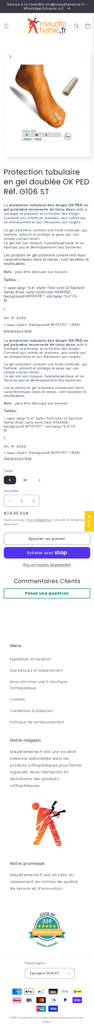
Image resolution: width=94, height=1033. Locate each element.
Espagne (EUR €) (44, 973)
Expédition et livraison (30, 659)
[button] (6, 26)
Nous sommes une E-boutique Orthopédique (38, 685)
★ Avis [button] (89, 521)
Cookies (17, 699)
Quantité (11, 491)
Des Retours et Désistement (36, 670)
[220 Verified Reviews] (47, 949)
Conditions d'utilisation (31, 710)
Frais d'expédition (40, 520)
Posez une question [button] (47, 593)
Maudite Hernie (27, 1017)
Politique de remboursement (37, 722)
